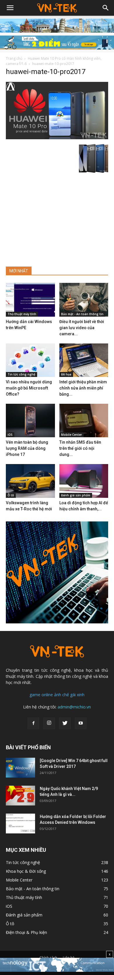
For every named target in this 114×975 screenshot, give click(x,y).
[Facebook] (33, 723)
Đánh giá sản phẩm (75, 495)
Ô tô (11, 495)
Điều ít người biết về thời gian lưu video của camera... (81, 327)
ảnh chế (61, 694)
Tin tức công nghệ (21, 374)
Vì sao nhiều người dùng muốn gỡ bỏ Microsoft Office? (29, 388)
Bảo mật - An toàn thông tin (82, 314)
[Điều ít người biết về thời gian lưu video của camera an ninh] (83, 299)
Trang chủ (14, 58)
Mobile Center (71, 435)
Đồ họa (66, 374)
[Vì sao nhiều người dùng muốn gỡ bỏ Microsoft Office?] (30, 360)
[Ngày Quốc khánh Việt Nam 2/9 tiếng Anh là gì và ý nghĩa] (20, 796)
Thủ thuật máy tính (22, 314)
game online (41, 694)
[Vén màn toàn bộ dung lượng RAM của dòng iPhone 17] (30, 420)
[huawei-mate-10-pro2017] (57, 137)
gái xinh (77, 694)
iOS (10, 435)
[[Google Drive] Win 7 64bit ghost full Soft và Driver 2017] (20, 768)
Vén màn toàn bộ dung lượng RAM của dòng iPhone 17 (27, 448)
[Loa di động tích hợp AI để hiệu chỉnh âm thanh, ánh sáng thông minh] (83, 481)
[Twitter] (65, 723)
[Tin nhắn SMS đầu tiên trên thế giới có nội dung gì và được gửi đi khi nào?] (83, 420)
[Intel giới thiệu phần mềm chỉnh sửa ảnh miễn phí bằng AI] (83, 360)
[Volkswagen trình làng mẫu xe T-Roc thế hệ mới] (30, 481)
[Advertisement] (57, 217)
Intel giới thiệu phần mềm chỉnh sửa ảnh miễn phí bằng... (83, 388)
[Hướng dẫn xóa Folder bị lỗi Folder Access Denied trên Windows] (20, 824)
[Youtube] (81, 723)
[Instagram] (49, 723)
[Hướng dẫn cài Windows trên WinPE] (30, 299)
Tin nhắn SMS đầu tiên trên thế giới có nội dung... (80, 448)
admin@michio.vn (74, 707)
